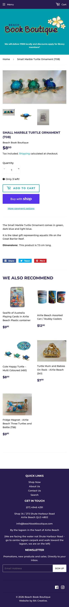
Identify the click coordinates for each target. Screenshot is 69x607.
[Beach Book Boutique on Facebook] (57, 587)
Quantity (8, 163)
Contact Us (34, 490)
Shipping (24, 153)
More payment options (21, 208)
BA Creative (40, 600)
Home (6, 59)
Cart (63, 4)
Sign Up (59, 568)
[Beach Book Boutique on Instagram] (63, 587)
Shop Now (34, 482)
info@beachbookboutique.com (34, 523)
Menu (10, 4)
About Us (34, 486)
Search (35, 494)
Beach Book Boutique (37, 596)
